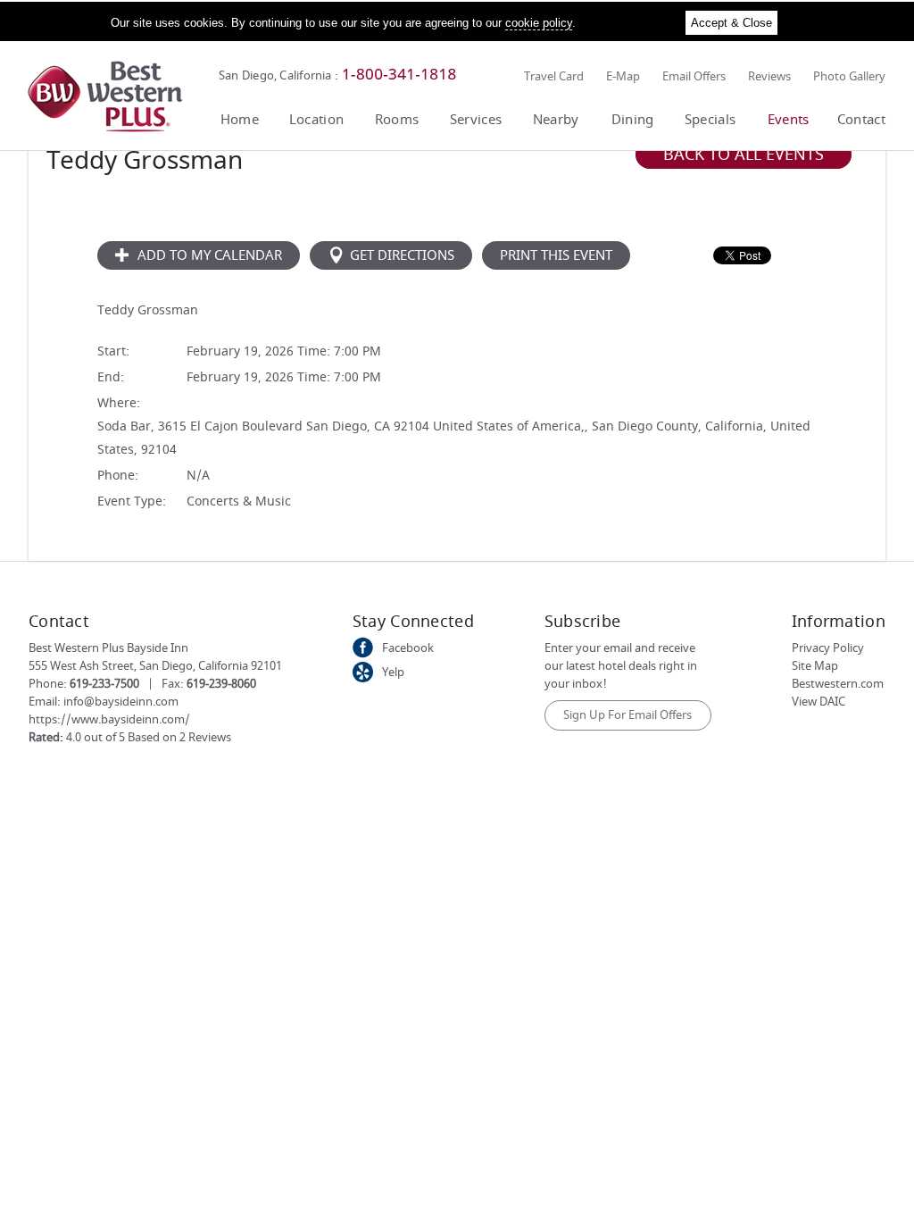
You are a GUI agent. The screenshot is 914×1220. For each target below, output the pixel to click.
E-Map (623, 76)
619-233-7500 (104, 683)
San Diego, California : (278, 75)
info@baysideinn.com (121, 701)
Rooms (397, 120)
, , (155, 665)
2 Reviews (205, 737)
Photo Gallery (849, 76)
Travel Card (554, 76)
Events (789, 120)
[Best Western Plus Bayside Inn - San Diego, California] (105, 128)
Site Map (815, 665)
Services (476, 120)
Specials (710, 120)
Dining (632, 120)
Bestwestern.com (838, 683)
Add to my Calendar (208, 255)
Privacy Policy (828, 647)
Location (316, 120)
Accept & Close (731, 22)
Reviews (769, 76)
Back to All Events (743, 154)
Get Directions (402, 255)
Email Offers (694, 76)
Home (239, 120)
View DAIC (818, 701)
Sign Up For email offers (627, 714)
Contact (861, 120)
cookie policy (538, 22)
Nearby (556, 120)
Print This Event (556, 255)
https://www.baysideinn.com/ (109, 719)
